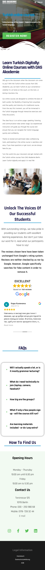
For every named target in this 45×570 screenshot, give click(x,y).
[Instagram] (9, 531)
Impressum (20, 556)
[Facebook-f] (18, 531)
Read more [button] (8, 325)
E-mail (22, 516)
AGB (22, 563)
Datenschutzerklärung (22, 559)
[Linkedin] (35, 531)
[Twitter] (27, 531)
